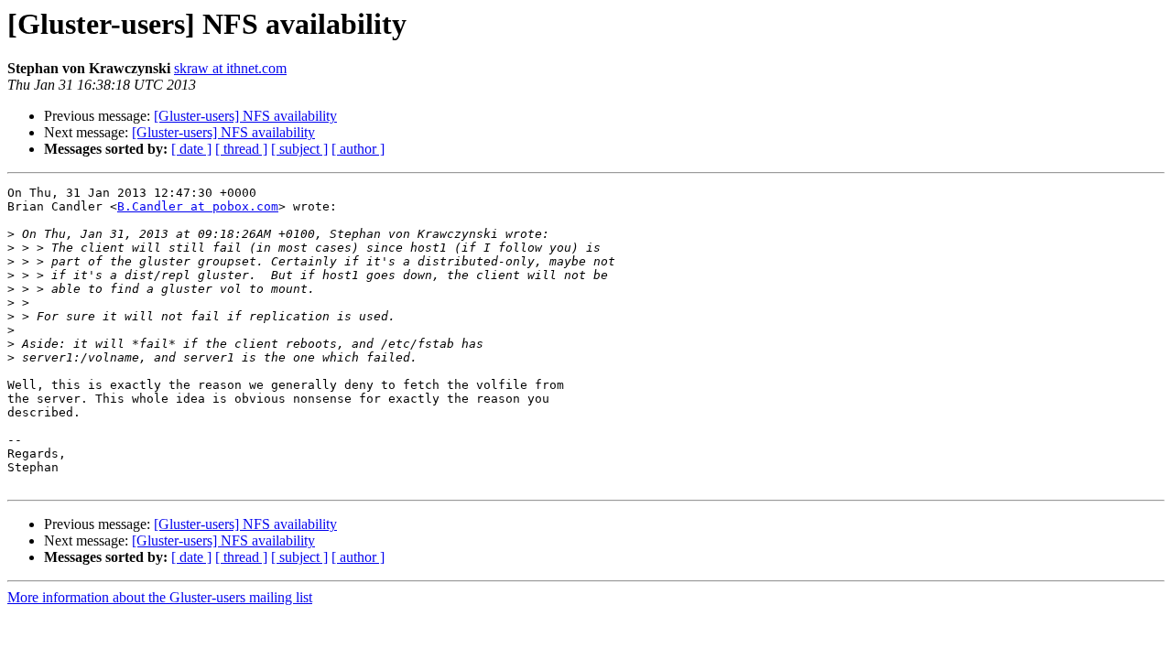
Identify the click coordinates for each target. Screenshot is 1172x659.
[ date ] (191, 149)
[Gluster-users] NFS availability (245, 116)
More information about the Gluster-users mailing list (159, 597)
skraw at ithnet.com (230, 68)
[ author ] (358, 149)
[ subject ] (299, 149)
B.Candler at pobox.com (197, 206)
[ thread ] (241, 149)
